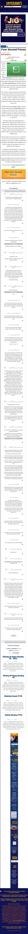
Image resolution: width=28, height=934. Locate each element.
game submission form (19, 920)
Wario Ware (18, 108)
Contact (20, 928)
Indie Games (14, 896)
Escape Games (22, 896)
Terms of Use (13, 926)
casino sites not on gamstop (10, 13)
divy (10, 447)
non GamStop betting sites (20, 13)
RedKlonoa (11, 252)
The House (21, 899)
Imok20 (10, 194)
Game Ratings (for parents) (16, 927)
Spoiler (15, 243)
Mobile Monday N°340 (13, 715)
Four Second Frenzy (10, 83)
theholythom (12, 266)
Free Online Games (5, 895)
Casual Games (15, 895)
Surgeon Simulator (5, 899)
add (14, 843)
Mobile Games (6, 896)
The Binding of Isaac (11, 900)
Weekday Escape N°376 (13, 696)
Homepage (16, 645)
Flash (12, 58)
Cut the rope (14, 899)
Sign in (11, 650)
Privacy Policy (5, 926)
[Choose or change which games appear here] (16, 839)
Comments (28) (14, 60)
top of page (19, 648)
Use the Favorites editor (14, 851)
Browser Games (23, 895)
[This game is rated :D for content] (25, 60)
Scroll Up (10, 645)
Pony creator (21, 900)
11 (12, 700)
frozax (9, 204)
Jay (2, 52)
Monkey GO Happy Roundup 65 (13, 676)
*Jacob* (10, 401)
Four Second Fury (7, 77)
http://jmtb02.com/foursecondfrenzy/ (13, 561)
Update (13, 635)
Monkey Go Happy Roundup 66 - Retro (13, 657)
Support (20, 926)
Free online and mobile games (15, 4)
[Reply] (22, 200)
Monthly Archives (14, 857)
